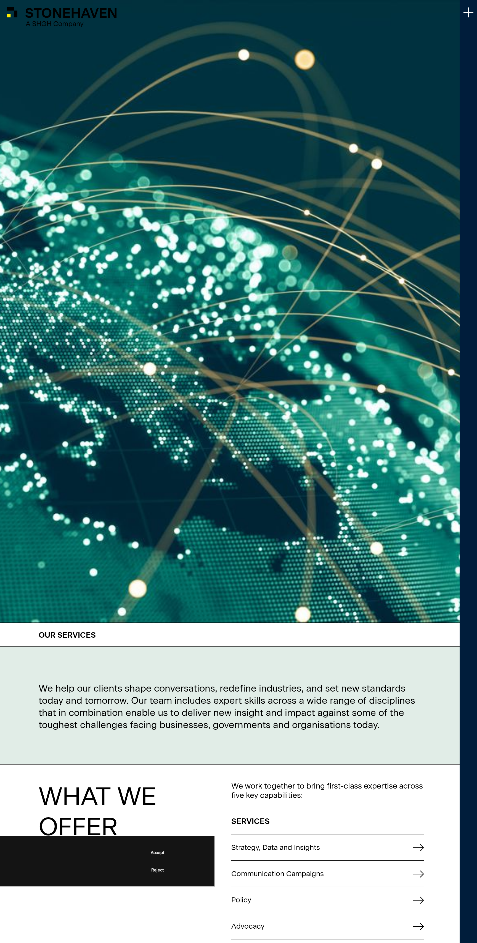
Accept (157, 852)
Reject (157, 870)
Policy (241, 899)
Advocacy (247, 926)
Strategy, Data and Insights (275, 847)
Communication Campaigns (277, 873)
